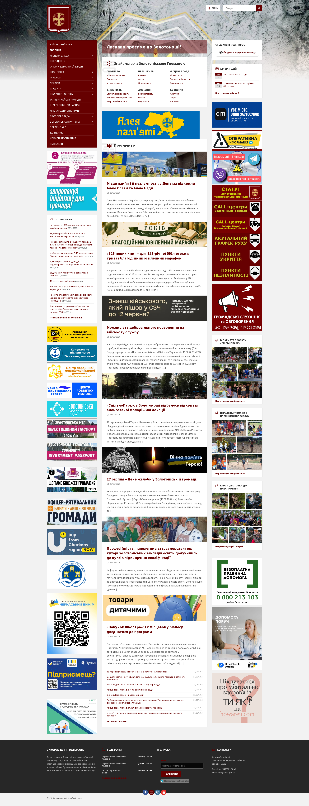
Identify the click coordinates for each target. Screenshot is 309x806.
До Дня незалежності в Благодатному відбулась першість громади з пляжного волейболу (146, 678)
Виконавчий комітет (180, 79)
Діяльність (114, 89)
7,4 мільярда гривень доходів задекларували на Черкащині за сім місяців (71, 263)
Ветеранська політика (65, 121)
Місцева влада (179, 71)
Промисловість (145, 93)
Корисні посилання (63, 138)
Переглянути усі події (227, 93)
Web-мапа (174, 101)
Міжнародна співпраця (65, 110)
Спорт (173, 97)
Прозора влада (60, 116)
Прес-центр (146, 71)
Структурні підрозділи (118, 93)
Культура (174, 93)
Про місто (113, 71)
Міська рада (176, 75)
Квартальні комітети (117, 101)
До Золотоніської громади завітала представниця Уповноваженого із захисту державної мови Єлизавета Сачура (145, 701)
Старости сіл (176, 83)
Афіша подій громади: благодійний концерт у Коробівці (135, 707)
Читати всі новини (116, 721)
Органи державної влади (66, 66)
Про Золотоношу (61, 94)
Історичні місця (114, 83)
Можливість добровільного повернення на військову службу (145, 330)
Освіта (141, 97)
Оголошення (144, 83)
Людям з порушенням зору (239, 52)
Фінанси (55, 77)
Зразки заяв (58, 127)
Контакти (56, 143)
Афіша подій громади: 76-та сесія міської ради (130, 689)
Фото (141, 79)
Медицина (143, 101)
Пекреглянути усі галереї (229, 546)
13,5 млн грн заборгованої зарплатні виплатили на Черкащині (67, 235)
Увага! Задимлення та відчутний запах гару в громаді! (133, 684)
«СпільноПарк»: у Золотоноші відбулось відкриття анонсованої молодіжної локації (152, 407)
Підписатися (171, 773)
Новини (142, 75)
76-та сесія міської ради (62, 281)
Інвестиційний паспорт (66, 105)
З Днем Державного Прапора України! (125, 694)
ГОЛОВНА (55, 50)
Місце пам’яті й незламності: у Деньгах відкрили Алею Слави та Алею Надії (151, 186)
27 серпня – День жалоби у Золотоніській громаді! (152, 479)
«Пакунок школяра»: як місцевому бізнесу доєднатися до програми (145, 629)
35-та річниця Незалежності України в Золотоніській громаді (137, 671)
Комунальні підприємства (119, 97)
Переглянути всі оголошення (66, 317)
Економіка (57, 72)
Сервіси (55, 83)
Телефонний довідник (114, 777)
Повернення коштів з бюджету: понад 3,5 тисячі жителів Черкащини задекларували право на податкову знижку (71, 244)
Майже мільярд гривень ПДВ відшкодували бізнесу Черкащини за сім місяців (71, 254)
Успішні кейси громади (65, 99)
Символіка (112, 79)
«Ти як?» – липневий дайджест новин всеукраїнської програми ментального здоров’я (144, 714)
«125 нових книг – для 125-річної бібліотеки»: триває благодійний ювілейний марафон (148, 256)
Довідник (144, 89)
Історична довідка (116, 75)
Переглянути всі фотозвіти (230, 400)
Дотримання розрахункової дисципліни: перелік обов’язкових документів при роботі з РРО (70, 309)
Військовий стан (61, 44)
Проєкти (55, 88)
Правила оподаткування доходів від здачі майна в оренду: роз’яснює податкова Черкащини (71, 297)
